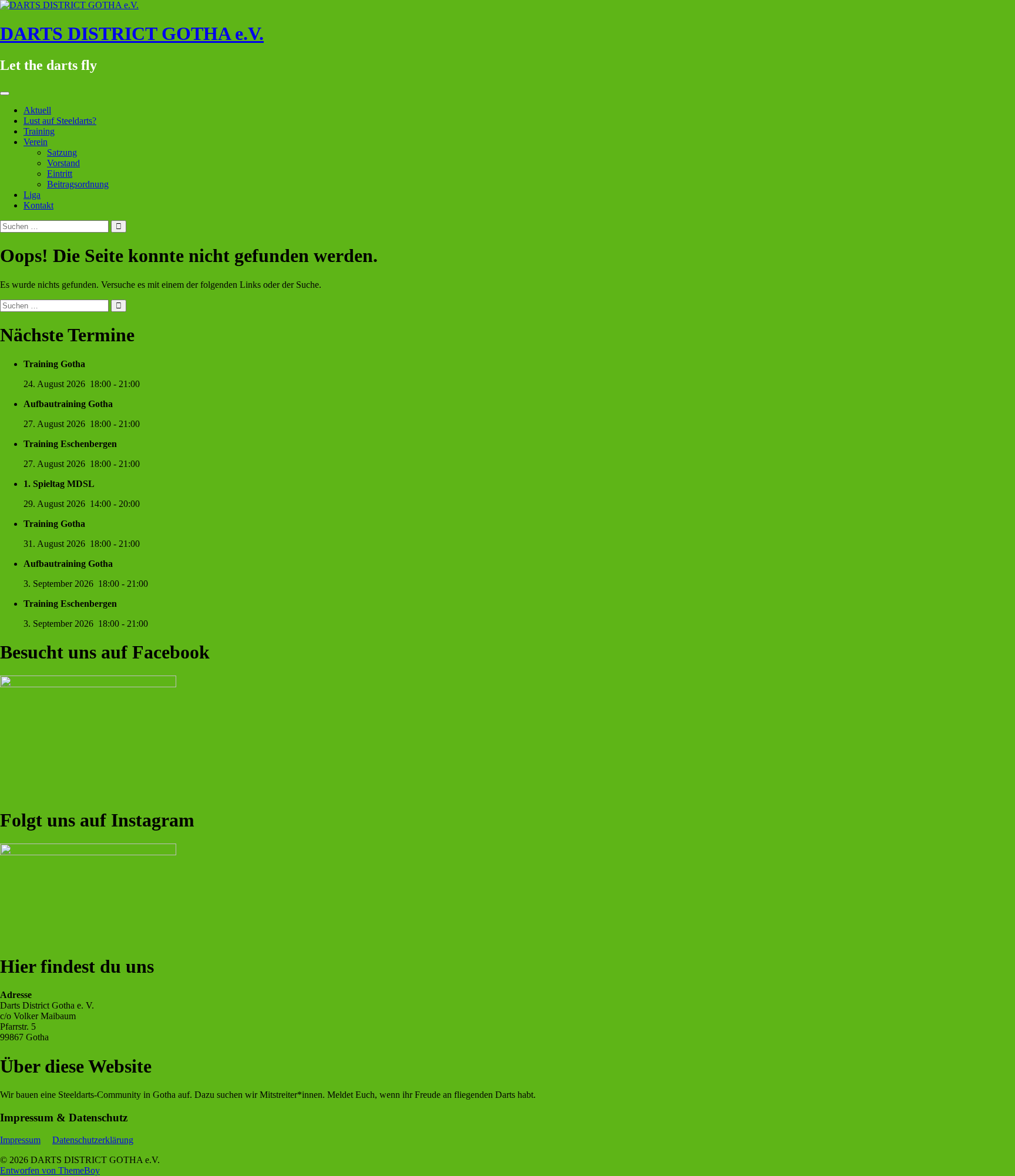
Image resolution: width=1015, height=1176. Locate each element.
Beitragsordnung (78, 184)
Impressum (20, 1140)
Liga (32, 195)
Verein (35, 142)
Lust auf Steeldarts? (59, 121)
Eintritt (59, 174)
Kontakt (38, 205)
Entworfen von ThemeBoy (50, 1170)
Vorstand (63, 163)
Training (39, 131)
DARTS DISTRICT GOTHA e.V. (132, 33)
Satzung (62, 152)
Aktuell (37, 110)
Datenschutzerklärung (92, 1140)
